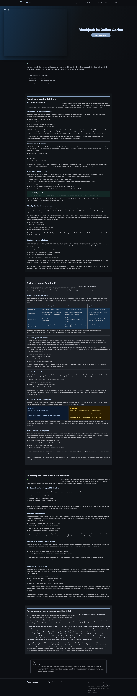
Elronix (28, 3)
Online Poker (89, 3)
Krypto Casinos (79, 3)
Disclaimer (90, 685)
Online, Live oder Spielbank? (39, 78)
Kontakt (102, 682)
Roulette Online (99, 3)
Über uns (90, 682)
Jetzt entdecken (100, 35)
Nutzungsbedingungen (105, 685)
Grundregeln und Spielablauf (39, 75)
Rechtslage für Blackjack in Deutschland (42, 80)
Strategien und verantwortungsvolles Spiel (43, 83)
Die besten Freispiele (111, 3)
